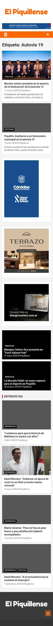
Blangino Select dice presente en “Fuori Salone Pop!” (23, 351)
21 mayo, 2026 (10, 356)
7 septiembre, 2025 (12, 584)
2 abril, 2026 (9, 440)
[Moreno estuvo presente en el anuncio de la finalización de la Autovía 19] (26, 65)
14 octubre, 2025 (11, 538)
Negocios (9, 346)
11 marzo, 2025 (11, 90)
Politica (9, 77)
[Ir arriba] (48, 613)
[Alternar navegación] (5, 34)
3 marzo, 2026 (10, 489)
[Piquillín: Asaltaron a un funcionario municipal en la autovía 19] (26, 117)
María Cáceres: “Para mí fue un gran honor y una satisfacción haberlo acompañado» (25, 531)
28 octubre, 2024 (11, 387)
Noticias (9, 129)
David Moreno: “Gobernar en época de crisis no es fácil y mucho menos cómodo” (26, 482)
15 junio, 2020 (10, 143)
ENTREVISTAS (13, 396)
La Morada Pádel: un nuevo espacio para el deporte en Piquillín (25, 382)
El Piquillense (25, 90)
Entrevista (10, 426)
